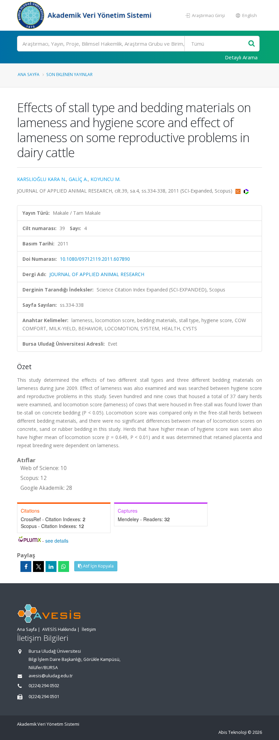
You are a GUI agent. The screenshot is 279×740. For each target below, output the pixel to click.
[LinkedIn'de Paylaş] (51, 566)
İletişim (89, 629)
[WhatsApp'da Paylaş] (63, 566)
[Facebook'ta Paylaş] (25, 566)
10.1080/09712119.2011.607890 (95, 259)
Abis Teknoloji (232, 732)
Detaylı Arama (241, 57)
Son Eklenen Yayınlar (69, 74)
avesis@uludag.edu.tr (51, 676)
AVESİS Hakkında (59, 629)
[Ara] (251, 43)
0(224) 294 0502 (44, 686)
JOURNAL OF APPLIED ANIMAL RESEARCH (96, 274)
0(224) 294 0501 (44, 696)
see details (56, 540)
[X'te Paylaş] (38, 566)
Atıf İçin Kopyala (98, 566)
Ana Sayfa (28, 74)
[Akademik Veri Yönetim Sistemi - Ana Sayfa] (31, 15)
